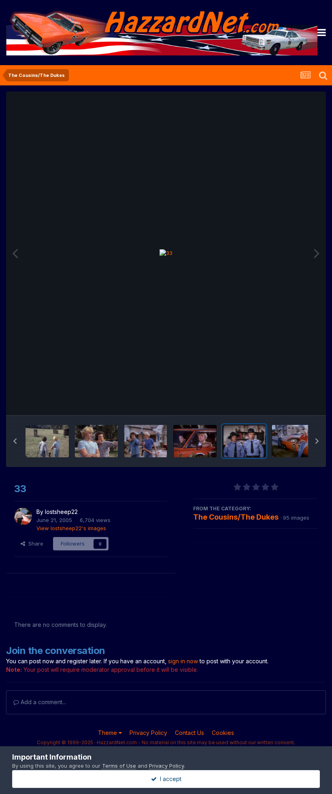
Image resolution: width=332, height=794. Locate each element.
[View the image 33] (244, 441)
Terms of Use (119, 765)
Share (34, 543)
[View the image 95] (96, 441)
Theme (108, 732)
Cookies (223, 732)
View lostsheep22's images (71, 528)
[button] (15, 441)
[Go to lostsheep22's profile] (23, 516)
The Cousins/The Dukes (236, 517)
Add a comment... (42, 701)
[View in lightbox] (166, 253)
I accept (169, 778)
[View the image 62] (195, 441)
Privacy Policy (148, 732)
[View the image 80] (145, 441)
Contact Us (189, 732)
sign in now (183, 661)
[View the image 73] (293, 441)
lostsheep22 (61, 511)
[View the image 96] (47, 441)
